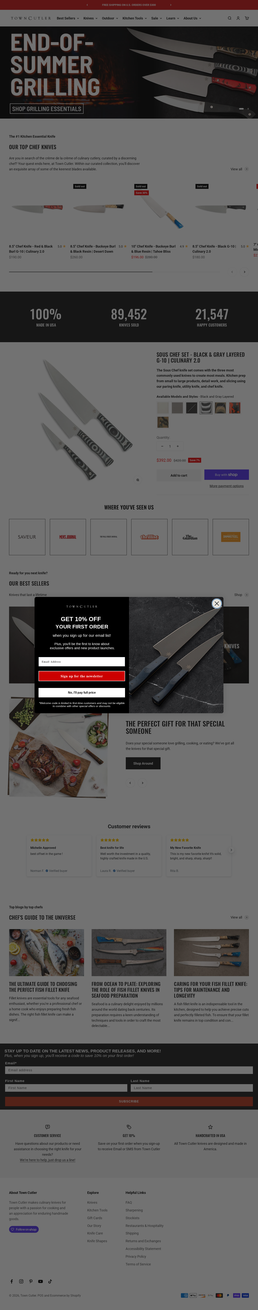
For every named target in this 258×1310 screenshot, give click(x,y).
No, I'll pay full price (82, 692)
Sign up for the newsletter (82, 676)
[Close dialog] (217, 603)
